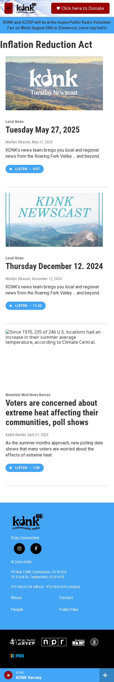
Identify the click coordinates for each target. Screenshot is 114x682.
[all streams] (106, 675)
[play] (8, 675)
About (16, 598)
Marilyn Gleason (18, 142)
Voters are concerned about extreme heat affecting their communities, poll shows (52, 412)
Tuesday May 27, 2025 (43, 130)
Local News (15, 121)
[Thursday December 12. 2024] (54, 220)
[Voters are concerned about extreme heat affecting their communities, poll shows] (54, 356)
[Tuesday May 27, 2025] (54, 83)
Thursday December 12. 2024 (54, 266)
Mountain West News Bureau (28, 395)
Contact (66, 598)
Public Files (68, 610)
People (17, 610)
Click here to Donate (82, 8)
